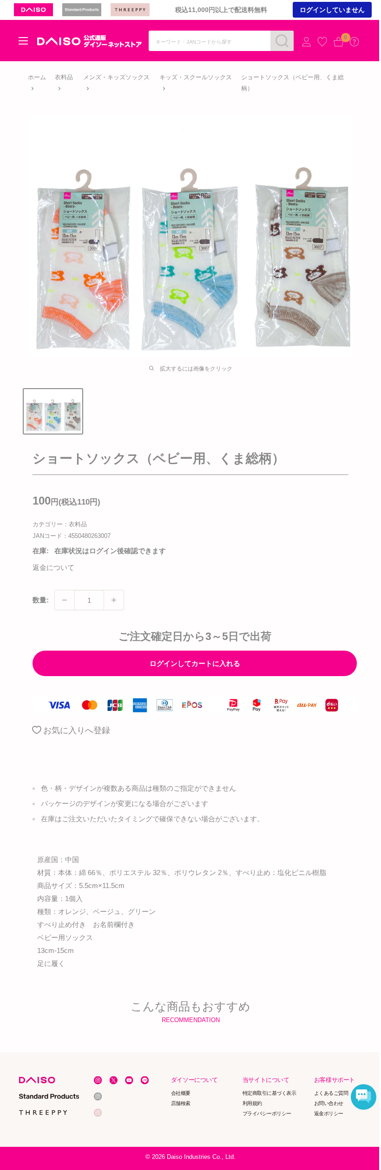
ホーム (37, 77)
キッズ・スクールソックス (195, 77)
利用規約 (252, 1103)
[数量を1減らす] (64, 600)
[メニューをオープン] (23, 41)
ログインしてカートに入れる (195, 663)
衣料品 (64, 77)
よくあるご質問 (331, 1093)
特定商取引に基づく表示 (269, 1093)
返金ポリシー (328, 1113)
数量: (41, 600)
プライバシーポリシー (267, 1113)
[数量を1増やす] (114, 600)
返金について (53, 567)
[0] (338, 41)
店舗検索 (180, 1103)
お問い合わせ (328, 1103)
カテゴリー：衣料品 (60, 524)
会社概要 (180, 1093)
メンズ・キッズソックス (116, 77)
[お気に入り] (322, 41)
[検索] (282, 41)
